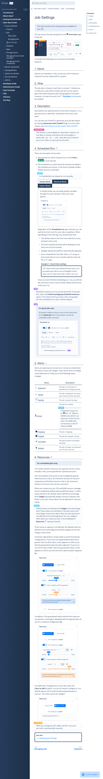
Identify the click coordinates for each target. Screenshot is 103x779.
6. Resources (92, 33)
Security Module (11, 77)
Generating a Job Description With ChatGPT (61, 126)
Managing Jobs (13, 39)
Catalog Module (11, 70)
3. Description (92, 23)
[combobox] (53, 3)
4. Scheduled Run (94, 26)
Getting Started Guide (12, 19)
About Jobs (12, 36)
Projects (9, 29)
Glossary (6, 97)
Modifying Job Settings (48, 738)
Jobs (8, 32)
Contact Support (92, 774)
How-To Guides (9, 90)
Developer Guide (9, 83)
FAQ (5, 93)
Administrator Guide (11, 87)
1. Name (90, 16)
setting (69, 96)
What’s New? (8, 16)
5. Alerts (90, 30)
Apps (8, 49)
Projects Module (11, 26)
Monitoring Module (12, 67)
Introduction (8, 13)
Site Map (6, 100)
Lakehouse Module (12, 73)
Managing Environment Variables (15, 57)
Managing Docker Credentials (13, 62)
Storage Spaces (12, 52)
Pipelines (9, 46)
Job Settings (12, 42)
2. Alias (90, 19)
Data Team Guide (10, 22)
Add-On (8, 80)
